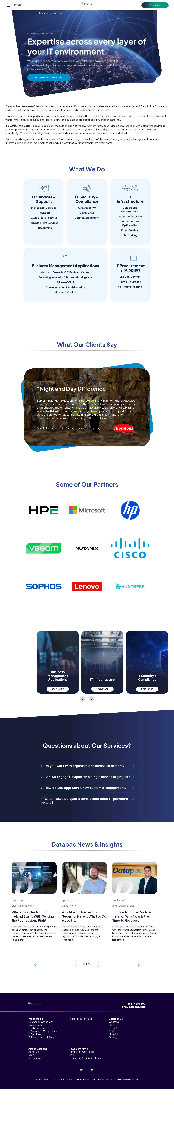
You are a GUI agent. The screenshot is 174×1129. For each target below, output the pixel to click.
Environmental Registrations (85, 1057)
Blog (71, 1054)
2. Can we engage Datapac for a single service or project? (85, 777)
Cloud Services (130, 230)
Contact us (155, 5)
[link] (43, 211)
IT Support (44, 212)
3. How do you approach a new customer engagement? (84, 788)
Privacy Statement (98, 1079)
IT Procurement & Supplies (43, 1037)
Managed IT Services (43, 207)
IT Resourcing (44, 227)
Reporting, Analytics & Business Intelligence (65, 277)
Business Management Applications (41, 1023)
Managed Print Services (43, 222)
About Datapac (37, 1048)
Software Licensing (130, 286)
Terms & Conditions (114, 1079)
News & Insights (78, 1048)
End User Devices (130, 276)
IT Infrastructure (37, 1028)
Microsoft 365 (65, 282)
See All (87, 963)
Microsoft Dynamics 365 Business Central (65, 272)
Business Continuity (87, 217)
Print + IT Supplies (130, 281)
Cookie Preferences (130, 1079)
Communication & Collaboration (65, 287)
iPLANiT (91, 1082)
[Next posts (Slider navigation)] (35, 964)
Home (42, 13)
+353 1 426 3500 (136, 1003)
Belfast (113, 1028)
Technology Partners (81, 1018)
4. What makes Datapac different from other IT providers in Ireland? (86, 800)
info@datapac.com (133, 1006)
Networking (130, 235)
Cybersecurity (87, 207)
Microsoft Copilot (65, 292)
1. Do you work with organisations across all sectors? (83, 766)
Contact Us (116, 1018)
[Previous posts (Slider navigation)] (138, 964)
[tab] (83, 444)
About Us (33, 1051)
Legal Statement (83, 1079)
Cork (112, 1031)
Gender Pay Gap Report (82, 1051)
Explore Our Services (48, 77)
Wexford (114, 1021)
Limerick (114, 1034)
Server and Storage (130, 216)
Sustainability (36, 1057)
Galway (113, 1037)
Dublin (112, 1024)
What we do (35, 1018)
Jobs (31, 1054)
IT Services (34, 1034)
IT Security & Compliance (42, 1031)
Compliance (87, 212)
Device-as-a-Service (43, 217)
